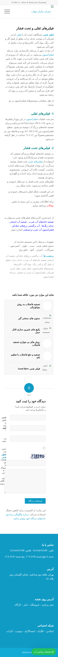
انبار (26, 605)
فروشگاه (34, 605)
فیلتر (19, 34)
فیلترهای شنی (35, 161)
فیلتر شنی (26, 268)
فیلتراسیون (48, 54)
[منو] (8, 11)
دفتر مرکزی (48, 605)
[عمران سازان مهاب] (34, 11)
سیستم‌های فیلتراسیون (43, 268)
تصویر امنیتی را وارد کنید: (4, 422)
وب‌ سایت (4, 439)
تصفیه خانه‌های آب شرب (34, 260)
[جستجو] (15, 11)
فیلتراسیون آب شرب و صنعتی (31, 272)
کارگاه (18, 605)
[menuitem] (15, 11)
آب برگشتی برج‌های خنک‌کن (29, 256)
